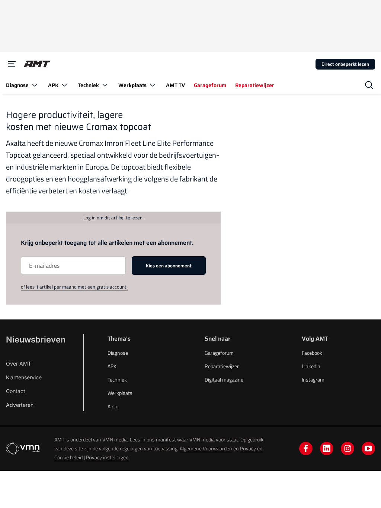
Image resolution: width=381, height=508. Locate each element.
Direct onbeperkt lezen (345, 64)
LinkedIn (311, 366)
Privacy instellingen (107, 457)
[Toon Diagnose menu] (34, 85)
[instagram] (347, 448)
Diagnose (118, 353)
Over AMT (18, 363)
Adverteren (19, 405)
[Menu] (12, 64)
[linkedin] (326, 448)
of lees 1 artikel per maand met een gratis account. (74, 286)
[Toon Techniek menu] (104, 85)
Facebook (312, 353)
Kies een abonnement (169, 265)
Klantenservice (24, 377)
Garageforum (219, 353)
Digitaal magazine (224, 379)
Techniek (117, 379)
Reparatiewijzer (222, 366)
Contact (15, 391)
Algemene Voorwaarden (206, 448)
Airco (113, 406)
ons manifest (161, 439)
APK (112, 366)
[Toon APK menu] (64, 85)
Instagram (313, 379)
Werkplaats (120, 393)
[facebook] (306, 448)
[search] (369, 85)
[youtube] (368, 448)
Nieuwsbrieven (35, 339)
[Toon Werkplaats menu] (152, 85)
